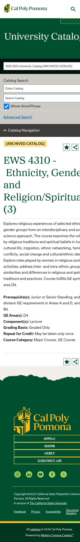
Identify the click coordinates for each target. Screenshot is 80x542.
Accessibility (53, 511)
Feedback (20, 511)
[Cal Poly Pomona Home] (25, 8)
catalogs (35, 529)
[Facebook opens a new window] (52, 474)
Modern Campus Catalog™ (57, 535)
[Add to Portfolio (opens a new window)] (66, 147)
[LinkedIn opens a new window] (29, 474)
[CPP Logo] (42, 420)
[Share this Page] (75, 147)
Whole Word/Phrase (25, 106)
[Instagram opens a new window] (17, 474)
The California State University (48, 503)
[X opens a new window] (63, 474)
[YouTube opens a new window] (40, 474)
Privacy (35, 511)
